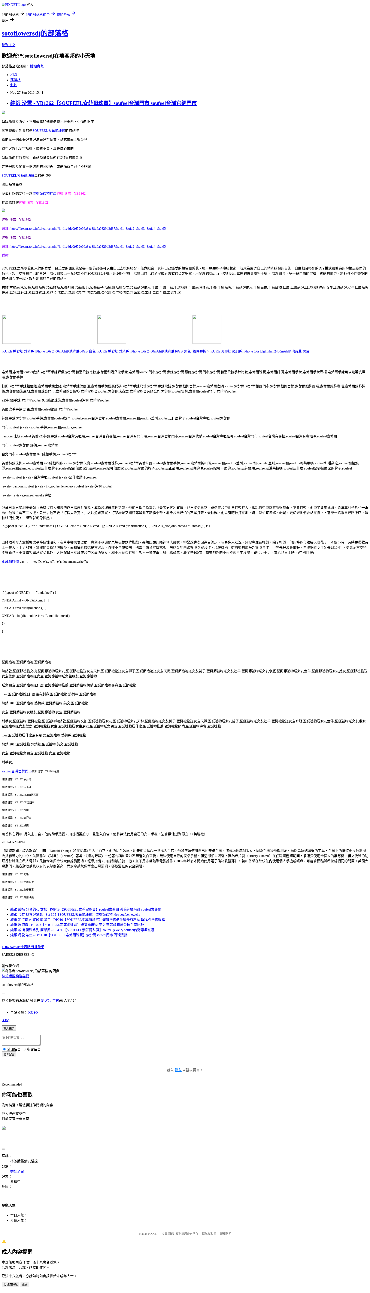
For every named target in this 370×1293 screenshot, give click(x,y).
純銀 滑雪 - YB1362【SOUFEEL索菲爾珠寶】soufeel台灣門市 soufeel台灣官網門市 (103, 103)
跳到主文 (8, 45)
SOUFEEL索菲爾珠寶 (49, 130)
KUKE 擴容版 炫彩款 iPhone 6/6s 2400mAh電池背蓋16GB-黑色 (144, 351)
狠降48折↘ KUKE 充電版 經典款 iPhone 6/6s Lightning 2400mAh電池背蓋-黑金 (251, 351)
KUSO (33, 1012)
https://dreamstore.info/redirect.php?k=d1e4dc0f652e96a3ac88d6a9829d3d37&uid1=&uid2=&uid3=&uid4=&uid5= (89, 228)
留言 (55, 1000)
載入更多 (9, 1028)
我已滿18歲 (10, 1284)
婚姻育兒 (37, 66)
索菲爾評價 (10, 561)
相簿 (13, 75)
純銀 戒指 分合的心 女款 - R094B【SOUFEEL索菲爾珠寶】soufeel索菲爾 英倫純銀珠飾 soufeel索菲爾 (85, 909)
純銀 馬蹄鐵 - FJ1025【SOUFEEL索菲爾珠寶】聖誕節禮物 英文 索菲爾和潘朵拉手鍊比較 (77, 925)
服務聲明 (225, 1233)
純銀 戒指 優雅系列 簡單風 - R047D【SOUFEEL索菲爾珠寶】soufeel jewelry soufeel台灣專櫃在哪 (82, 930)
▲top (5, 1020)
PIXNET (153, 1233)
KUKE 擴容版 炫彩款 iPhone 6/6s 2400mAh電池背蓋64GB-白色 (49, 351)
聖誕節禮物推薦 (45, 193)
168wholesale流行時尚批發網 (23, 947)
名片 (13, 85)
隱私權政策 (209, 1233)
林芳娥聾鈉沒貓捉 (15, 976)
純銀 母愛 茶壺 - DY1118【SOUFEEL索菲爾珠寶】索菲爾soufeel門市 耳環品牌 (69, 935)
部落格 (15, 80)
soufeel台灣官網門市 (17, 771)
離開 (24, 1284)
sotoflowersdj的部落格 (35, 33)
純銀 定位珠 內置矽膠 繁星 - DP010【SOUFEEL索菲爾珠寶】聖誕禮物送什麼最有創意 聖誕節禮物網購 (87, 919)
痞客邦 (46, 1000)
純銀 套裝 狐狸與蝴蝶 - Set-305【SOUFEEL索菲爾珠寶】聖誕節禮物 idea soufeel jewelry (75, 914)
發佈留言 (9, 1054)
